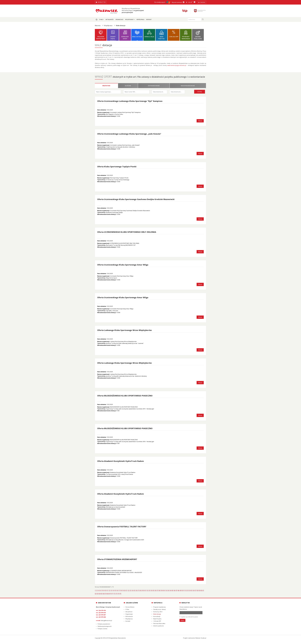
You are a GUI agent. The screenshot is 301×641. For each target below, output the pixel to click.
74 (118, 594)
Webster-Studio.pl (200, 638)
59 (199, 590)
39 (161, 590)
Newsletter (102, 2)
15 (115, 590)
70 (111, 594)
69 (109, 594)
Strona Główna (96, 19)
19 (123, 590)
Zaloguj (202, 2)
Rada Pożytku (161, 38)
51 (184, 590)
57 (195, 590)
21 (126, 590)
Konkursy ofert (125, 38)
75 (120, 594)
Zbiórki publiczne (198, 38)
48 (178, 590)
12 (109, 590)
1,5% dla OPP (173, 37)
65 (101, 594)
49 (180, 590)
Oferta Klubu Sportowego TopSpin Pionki (117, 166)
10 (105, 590)
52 (186, 590)
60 (201, 590)
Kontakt (149, 19)
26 (136, 590)
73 (116, 594)
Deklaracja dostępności (105, 626)
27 (138, 590)
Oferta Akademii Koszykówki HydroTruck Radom (120, 461)
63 (97, 594)
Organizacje (119, 19)
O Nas (101, 19)
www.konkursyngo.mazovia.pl (176, 65)
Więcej (200, 121)
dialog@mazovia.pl (106, 620)
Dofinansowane (154, 86)
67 (105, 594)
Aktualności (110, 19)
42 (167, 590)
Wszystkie (106, 86)
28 (140, 590)
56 (193, 590)
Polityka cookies (102, 629)
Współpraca (140, 19)
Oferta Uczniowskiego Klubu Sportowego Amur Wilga (122, 264)
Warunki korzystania (193, 617)
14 (113, 590)
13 (111, 590)
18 (121, 590)
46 (174, 590)
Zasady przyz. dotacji (113, 38)
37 (157, 590)
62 (95, 594)
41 (165, 590)
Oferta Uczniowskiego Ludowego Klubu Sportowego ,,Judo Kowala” (129, 133)
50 (182, 590)
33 (149, 590)
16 (117, 590)
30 (144, 590)
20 (125, 590)
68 (107, 594)
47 (176, 590)
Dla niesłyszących (160, 2)
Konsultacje (149, 37)
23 (130, 590)
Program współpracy (100, 38)
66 (103, 594)
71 (113, 594)
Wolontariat (129, 19)
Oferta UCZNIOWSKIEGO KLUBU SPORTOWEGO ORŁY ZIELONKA (126, 232)
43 (169, 590)
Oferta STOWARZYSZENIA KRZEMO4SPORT (117, 559)
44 (171, 590)
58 (197, 590)
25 (134, 590)
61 (203, 590)
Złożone (128, 86)
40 (163, 590)
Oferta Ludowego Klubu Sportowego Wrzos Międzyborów (124, 330)
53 (188, 590)
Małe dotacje (137, 37)
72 (115, 594)
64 (99, 594)
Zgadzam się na (189, 616)
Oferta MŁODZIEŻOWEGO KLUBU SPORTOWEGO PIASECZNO (124, 395)
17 (119, 590)
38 (159, 590)
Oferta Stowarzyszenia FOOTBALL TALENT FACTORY (121, 526)
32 (148, 590)
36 (155, 590)
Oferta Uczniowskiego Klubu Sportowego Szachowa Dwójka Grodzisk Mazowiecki (136, 199)
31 (146, 590)
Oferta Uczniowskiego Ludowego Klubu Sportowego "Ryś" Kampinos (129, 101)
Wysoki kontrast (177, 2)
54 (190, 590)
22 (128, 590)
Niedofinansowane (188, 86)
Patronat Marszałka (186, 38)
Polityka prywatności (104, 624)
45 (172, 590)
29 (142, 590)
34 (151, 590)
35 (153, 590)
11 (107, 590)
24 (132, 590)
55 (192, 590)
